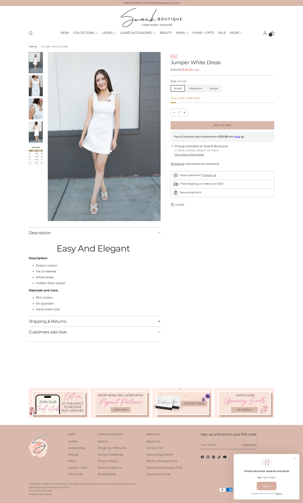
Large (213, 88)
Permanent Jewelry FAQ (165, 467)
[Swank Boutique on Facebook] (203, 457)
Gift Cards (75, 474)
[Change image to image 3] (36, 108)
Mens (72, 461)
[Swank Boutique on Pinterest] (214, 457)
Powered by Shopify (40, 494)
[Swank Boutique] (151, 17)
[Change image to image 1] (36, 62)
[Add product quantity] (184, 112)
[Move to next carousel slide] (271, 369)
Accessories (76, 448)
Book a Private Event (162, 461)
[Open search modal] (30, 33)
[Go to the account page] (264, 33)
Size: (178, 81)
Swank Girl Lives (158, 474)
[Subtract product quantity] (174, 112)
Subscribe (249, 444)
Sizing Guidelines (110, 454)
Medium (195, 88)
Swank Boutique (59, 483)
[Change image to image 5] (36, 155)
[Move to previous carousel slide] (263, 369)
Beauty (73, 454)
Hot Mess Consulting (57, 487)
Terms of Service (109, 467)
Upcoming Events (160, 454)
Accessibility (106, 474)
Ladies (73, 441)
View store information (189, 154)
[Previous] (114, 3)
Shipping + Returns (111, 448)
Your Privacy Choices (40, 490)
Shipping (177, 164)
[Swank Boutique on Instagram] (208, 457)
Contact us (209, 175)
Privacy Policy (107, 461)
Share (179, 204)
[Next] (189, 3)
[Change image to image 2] (36, 85)
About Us (153, 441)
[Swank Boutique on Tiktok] (219, 457)
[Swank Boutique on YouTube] (225, 457)
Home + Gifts (77, 467)
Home (33, 46)
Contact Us (155, 448)
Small (178, 88)
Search (102, 441)
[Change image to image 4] (36, 131)
